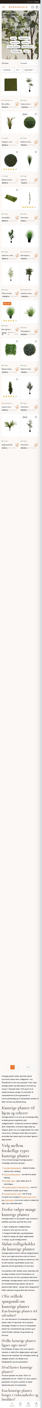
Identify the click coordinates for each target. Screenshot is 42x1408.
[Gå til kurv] (37, 7)
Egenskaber (29, 70)
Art (17, 70)
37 (28, 1067)
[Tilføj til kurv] (17, 104)
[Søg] (32, 7)
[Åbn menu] (3, 7)
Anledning (6, 70)
